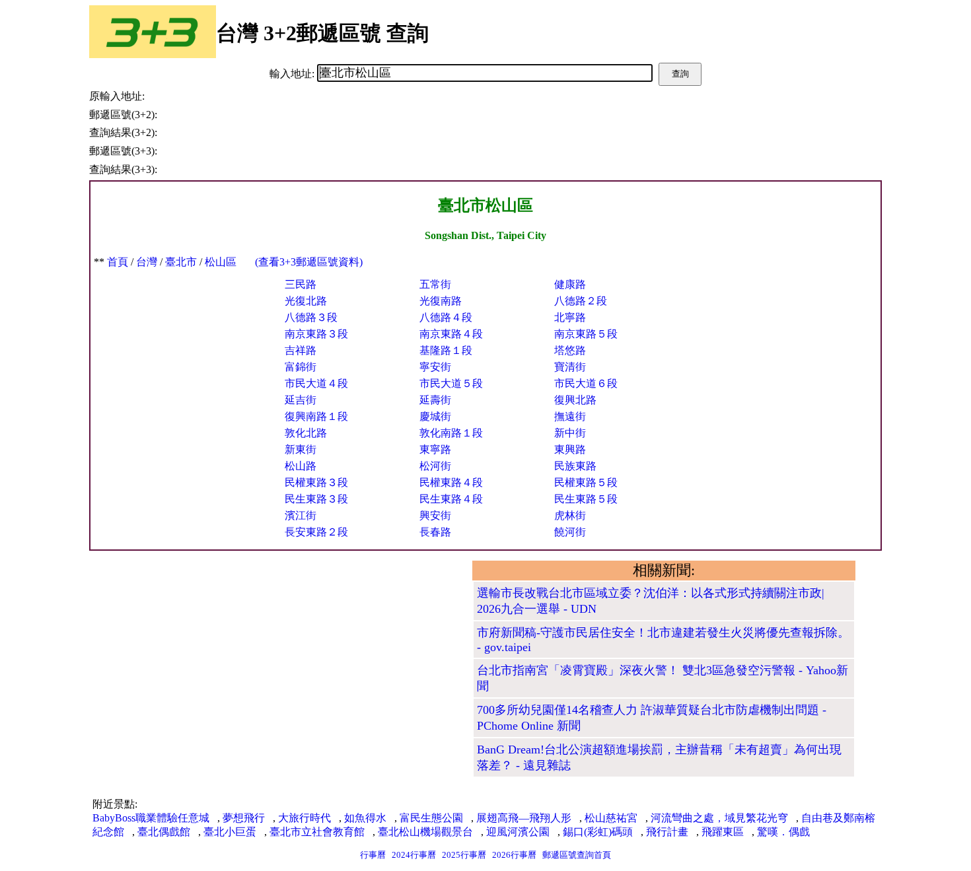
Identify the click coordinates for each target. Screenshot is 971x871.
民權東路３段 (316, 482)
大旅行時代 (304, 817)
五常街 (435, 284)
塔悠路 (570, 350)
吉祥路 (300, 350)
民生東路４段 (451, 499)
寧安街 (435, 366)
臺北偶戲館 (163, 831)
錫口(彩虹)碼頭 (598, 831)
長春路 (435, 532)
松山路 (300, 465)
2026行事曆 (514, 855)
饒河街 (570, 532)
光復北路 (306, 300)
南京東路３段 (316, 333)
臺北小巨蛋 (229, 831)
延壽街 (435, 399)
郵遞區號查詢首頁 (576, 855)
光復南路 (440, 300)
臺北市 (181, 261)
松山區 (220, 261)
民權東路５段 (586, 482)
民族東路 (575, 465)
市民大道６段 (586, 383)
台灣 (146, 261)
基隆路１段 (445, 350)
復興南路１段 (316, 416)
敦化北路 (306, 432)
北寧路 (570, 317)
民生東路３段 (316, 499)
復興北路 (575, 399)
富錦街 (300, 366)
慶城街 (435, 416)
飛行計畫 (667, 831)
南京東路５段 (586, 333)
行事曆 (373, 855)
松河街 (435, 465)
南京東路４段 (451, 333)
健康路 (570, 284)
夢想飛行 (244, 817)
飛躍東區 (722, 831)
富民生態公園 (431, 817)
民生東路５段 (586, 499)
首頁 (117, 261)
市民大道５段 (451, 383)
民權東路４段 (451, 482)
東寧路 (435, 449)
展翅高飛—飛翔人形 (523, 817)
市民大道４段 (316, 383)
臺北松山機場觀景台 (425, 831)
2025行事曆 (464, 855)
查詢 (680, 74)
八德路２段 (580, 300)
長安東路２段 (316, 532)
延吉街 (300, 399)
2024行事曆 (414, 855)
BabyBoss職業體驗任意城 (150, 817)
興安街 (435, 515)
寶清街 (570, 366)
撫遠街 (570, 416)
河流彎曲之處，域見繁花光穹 (719, 817)
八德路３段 (311, 317)
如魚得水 (365, 817)
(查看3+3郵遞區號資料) (309, 261)
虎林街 (570, 515)
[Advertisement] (280, 653)
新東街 (300, 449)
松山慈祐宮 (611, 817)
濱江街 (300, 515)
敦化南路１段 (451, 432)
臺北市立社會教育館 (317, 831)
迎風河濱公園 (518, 831)
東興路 (570, 449)
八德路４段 (445, 317)
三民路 (300, 284)
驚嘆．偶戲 (783, 831)
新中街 (570, 432)
